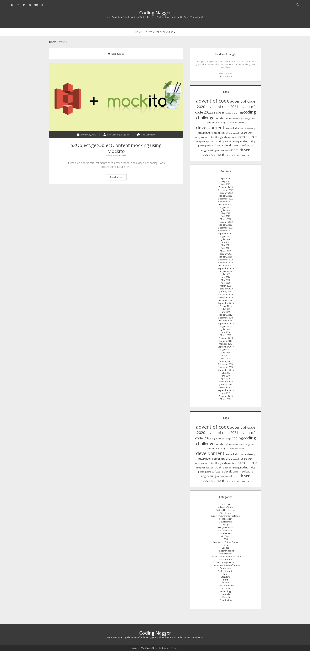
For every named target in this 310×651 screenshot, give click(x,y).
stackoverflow (222, 150)
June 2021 (225, 242)
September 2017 (226, 346)
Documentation (225, 530)
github (227, 132)
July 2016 (226, 372)
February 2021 (226, 253)
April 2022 (225, 216)
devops (228, 128)
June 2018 (225, 332)
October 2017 (225, 343)
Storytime (225, 576)
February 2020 (226, 288)
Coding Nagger (155, 13)
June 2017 (225, 355)
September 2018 (226, 323)
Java (226, 544)
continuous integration (244, 118)
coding (237, 112)
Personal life (225, 559)
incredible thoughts (215, 137)
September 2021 (226, 233)
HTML (225, 539)
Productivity (225, 568)
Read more (118, 177)
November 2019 (225, 297)
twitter (234, 155)
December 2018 (225, 317)
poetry (219, 141)
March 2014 (225, 399)
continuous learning (216, 122)
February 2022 (226, 221)
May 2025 (225, 181)
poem (210, 141)
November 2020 (225, 262)
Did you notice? (225, 527)
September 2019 (226, 303)
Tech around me (226, 585)
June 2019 (225, 311)
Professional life (226, 571)
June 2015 (225, 393)
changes (228, 113)
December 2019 (225, 294)
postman (233, 141)
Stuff (225, 579)
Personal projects (225, 562)
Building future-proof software (226, 515)
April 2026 (225, 178)
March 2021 (225, 250)
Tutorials (225, 594)
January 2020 (225, 291)
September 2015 (226, 390)
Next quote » (226, 76)
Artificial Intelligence (225, 510)
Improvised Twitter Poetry (225, 542)
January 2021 (225, 256)
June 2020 (225, 277)
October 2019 (225, 300)
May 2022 (225, 213)
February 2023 (226, 192)
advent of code (213, 101)
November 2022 (225, 201)
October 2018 (225, 320)
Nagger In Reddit (226, 550)
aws (219, 112)
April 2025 (225, 184)
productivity (246, 141)
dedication (239, 123)
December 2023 (225, 190)
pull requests (204, 145)
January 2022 (225, 224)
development (210, 127)
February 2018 (226, 338)
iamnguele (199, 137)
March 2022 (225, 219)
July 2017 (226, 352)
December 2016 (225, 364)
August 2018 (226, 326)
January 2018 (225, 340)
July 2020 (226, 274)
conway (230, 122)
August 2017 (226, 349)
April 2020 (225, 282)
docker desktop (247, 128)
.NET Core (225, 504)
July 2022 (226, 210)
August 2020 (226, 271)
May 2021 (225, 245)
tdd (230, 150)
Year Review (226, 600)
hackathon (237, 133)
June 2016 (225, 375)
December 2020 (225, 259)
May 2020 (225, 279)
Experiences (226, 533)
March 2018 (225, 335)
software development (227, 145)
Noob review (225, 553)
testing (227, 155)
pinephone (201, 141)
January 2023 (225, 195)
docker (236, 128)
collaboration (224, 118)
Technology (225, 591)
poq (226, 141)
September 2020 (226, 268)
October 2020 (225, 265)
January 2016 (225, 384)
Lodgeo (225, 547)
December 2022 (225, 198)
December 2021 (225, 227)
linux (227, 137)
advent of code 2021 (222, 106)
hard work (247, 132)
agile (214, 112)
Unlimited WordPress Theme (145, 647)
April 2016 (225, 378)
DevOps (226, 524)
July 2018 (226, 329)
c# (223, 112)
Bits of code (121, 155)
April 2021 (225, 248)
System (225, 582)
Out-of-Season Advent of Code (226, 556)
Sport (225, 573)
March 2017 (225, 358)
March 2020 (225, 285)
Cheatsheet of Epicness (159, 32)
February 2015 (226, 396)
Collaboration (225, 518)
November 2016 (225, 367)
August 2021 (226, 236)
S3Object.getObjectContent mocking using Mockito (116, 97)
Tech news (225, 588)
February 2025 (226, 187)
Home (138, 32)
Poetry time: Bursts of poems (226, 565)
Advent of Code (225, 507)
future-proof (213, 132)
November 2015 (225, 387)
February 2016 (226, 381)
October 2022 (225, 204)
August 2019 (226, 306)
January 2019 (225, 314)
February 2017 (226, 361)
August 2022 (226, 207)
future (202, 132)
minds (233, 137)
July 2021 (226, 239)
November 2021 (225, 230)
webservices (243, 155)
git (221, 132)
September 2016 (226, 369)
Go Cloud (225, 536)
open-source (247, 136)
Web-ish (226, 597)
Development (225, 521)
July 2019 (226, 309)
